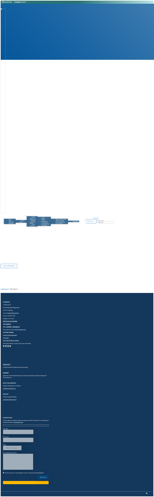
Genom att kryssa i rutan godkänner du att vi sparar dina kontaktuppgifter (24, 473)
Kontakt (44, 225)
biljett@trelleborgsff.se (9, 388)
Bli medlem (43, 218)
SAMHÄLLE (56, 218)
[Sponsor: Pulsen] (20, 3)
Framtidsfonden (60, 222)
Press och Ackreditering (45, 223)
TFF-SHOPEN (7, 324)
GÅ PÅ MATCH (92, 220)
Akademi (11, 222)
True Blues (6, 338)
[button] (101, 219)
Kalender (75, 221)
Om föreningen (44, 220)
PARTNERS (31, 215)
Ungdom (11, 223)
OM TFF (41, 216)
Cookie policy (29, 493)
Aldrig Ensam (60, 220)
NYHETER (73, 220)
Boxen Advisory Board (32, 222)
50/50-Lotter (21, 221)
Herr (10, 220)
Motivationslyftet (61, 219)
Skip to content (5, 4)
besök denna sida (18, 422)
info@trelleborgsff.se (13, 313)
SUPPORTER (21, 219)
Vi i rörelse (59, 223)
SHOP (82, 220)
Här (4, 375)
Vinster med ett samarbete (33, 218)
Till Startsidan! (9, 266)
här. (27, 367)
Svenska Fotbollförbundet (10, 335)
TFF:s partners (32, 225)
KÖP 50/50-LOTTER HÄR (10, 321)
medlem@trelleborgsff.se (9, 399)
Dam (10, 219)
